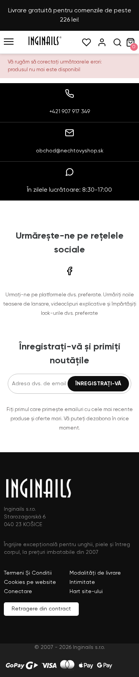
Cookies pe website (30, 582)
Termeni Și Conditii (28, 573)
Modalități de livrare (95, 573)
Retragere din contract (41, 609)
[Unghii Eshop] (45, 44)
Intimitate (82, 582)
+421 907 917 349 (69, 111)
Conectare (18, 591)
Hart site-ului (86, 591)
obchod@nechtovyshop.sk (69, 151)
